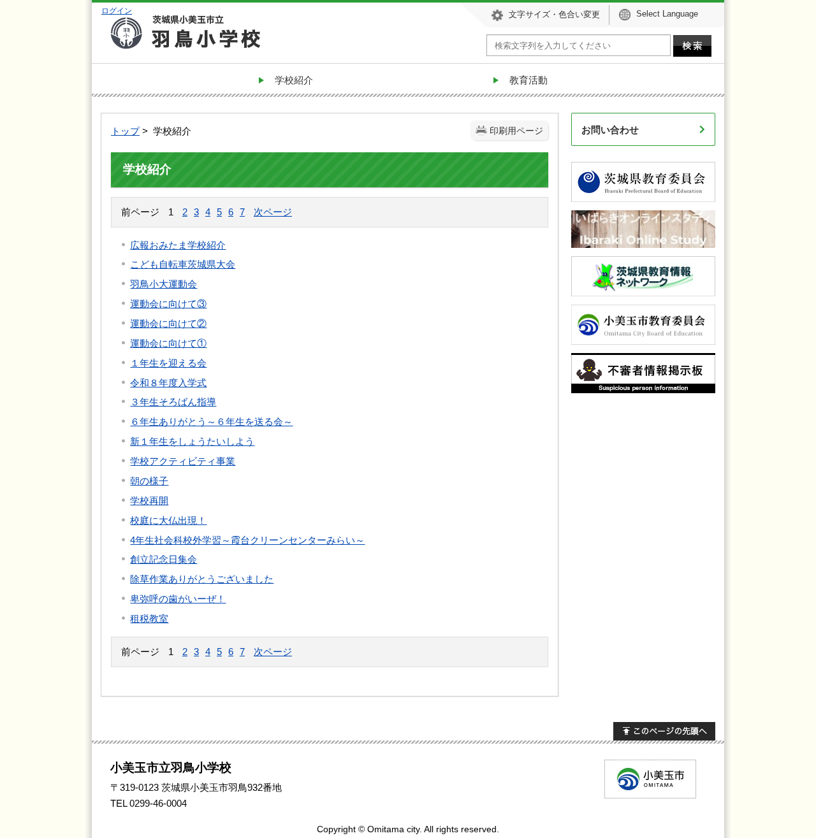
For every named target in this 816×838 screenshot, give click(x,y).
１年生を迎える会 (168, 363)
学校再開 (149, 500)
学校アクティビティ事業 (182, 461)
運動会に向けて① (168, 343)
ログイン (116, 10)
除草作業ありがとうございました (201, 579)
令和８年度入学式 (168, 382)
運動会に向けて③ (168, 303)
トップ (125, 131)
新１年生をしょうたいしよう (192, 441)
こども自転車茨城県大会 (182, 264)
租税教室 (149, 618)
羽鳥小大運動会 (163, 283)
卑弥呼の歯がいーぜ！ (178, 598)
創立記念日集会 (163, 559)
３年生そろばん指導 (173, 401)
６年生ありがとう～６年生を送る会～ (211, 421)
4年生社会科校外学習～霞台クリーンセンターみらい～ (247, 540)
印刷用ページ (516, 131)
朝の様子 (149, 480)
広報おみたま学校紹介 (178, 245)
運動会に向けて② (168, 323)
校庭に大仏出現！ (168, 520)
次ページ (273, 211)
